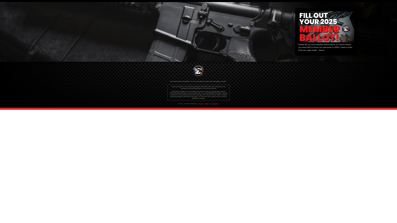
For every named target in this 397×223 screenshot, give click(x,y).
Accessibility (214, 104)
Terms (206, 104)
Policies (200, 104)
